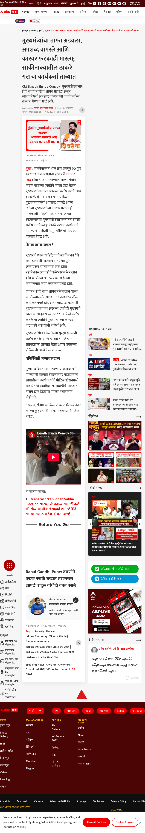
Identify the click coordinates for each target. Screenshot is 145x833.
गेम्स (56, 711)
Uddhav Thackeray (36, 636)
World (81, 757)
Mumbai (50, 631)
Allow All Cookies (96, 822)
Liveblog (5, 779)
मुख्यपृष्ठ (25, 12)
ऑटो (2, 744)
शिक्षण (81, 742)
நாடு (83, 3)
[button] (9, 568)
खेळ (7, 588)
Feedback (22, 801)
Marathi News (83, 721)
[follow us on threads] (104, 3)
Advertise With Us (60, 801)
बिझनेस (107, 12)
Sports (56, 720)
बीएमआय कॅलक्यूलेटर (10, 652)
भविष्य (119, 12)
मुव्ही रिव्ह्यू (9, 626)
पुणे (28, 733)
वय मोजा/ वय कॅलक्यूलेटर (11, 661)
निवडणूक (5, 758)
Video (3, 772)
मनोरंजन (83, 12)
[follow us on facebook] (99, 3)
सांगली (29, 726)
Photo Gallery (4, 735)
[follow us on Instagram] (114, 3)
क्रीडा (95, 12)
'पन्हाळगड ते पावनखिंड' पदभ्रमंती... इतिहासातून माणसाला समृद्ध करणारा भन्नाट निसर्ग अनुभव (114, 665)
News (81, 735)
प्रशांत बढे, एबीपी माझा (43, 108)
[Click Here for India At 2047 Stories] (20, 21)
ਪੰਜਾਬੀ (64, 3)
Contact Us (139, 801)
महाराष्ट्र (56, 12)
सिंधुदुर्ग (29, 747)
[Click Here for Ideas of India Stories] (34, 21)
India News (84, 749)
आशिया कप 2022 (58, 739)
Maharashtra (33, 720)
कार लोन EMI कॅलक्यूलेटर (11, 682)
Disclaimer (98, 801)
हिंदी (39, 3)
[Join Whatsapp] (124, 3)
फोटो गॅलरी (10, 614)
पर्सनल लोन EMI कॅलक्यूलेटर (10, 693)
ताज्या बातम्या (41, 12)
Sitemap (81, 801)
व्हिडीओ (8, 595)
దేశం (90, 3)
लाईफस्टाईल (134, 12)
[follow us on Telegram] (119, 3)
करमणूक (4, 765)
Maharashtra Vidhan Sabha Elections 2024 (50, 652)
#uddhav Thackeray (37, 641)
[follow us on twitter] (94, 3)
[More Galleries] (138, 487)
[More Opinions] (138, 640)
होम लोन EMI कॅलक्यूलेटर (11, 643)
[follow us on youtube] (109, 3)
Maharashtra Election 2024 (42, 657)
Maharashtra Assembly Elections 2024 (47, 647)
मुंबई (41, 30)
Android (59, 669)
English (48, 3)
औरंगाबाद (31, 754)
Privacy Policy (118, 801)
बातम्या (33, 30)
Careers (38, 801)
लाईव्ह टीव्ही (10, 582)
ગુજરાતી (74, 3)
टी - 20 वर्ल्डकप (56, 764)
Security (39, 631)
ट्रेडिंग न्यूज (5, 726)
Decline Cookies (125, 822)
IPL (54, 755)
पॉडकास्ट (9, 620)
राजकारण (69, 12)
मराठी (31, 3)
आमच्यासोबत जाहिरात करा (135, 3)
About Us (5, 801)
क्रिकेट (55, 748)
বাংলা (56, 3)
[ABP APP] (101, 622)
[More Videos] (138, 416)
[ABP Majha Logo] (9, 12)
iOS (73, 669)
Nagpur (30, 769)
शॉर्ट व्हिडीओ (10, 601)
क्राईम (81, 728)
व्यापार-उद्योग (84, 764)
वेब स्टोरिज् (10, 607)
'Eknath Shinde (57, 636)
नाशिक (29, 740)
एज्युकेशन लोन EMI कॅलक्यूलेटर (12, 672)
